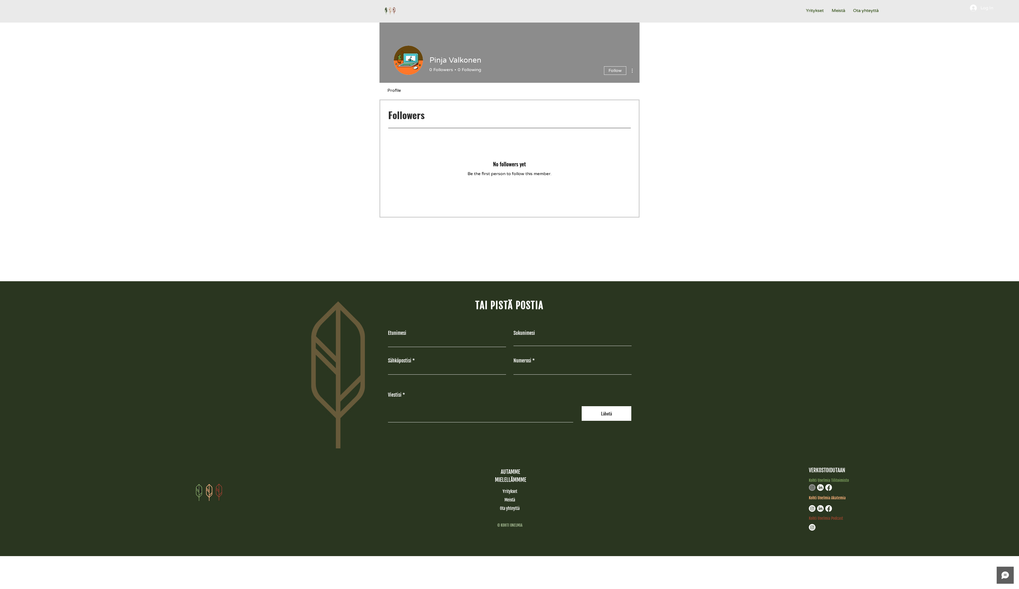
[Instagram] (812, 487)
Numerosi (522, 360)
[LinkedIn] (820, 487)
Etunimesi (397, 333)
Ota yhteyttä (510, 508)
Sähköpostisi (399, 360)
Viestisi (394, 394)
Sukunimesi (524, 333)
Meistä (509, 500)
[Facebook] (828, 487)
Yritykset (510, 491)
